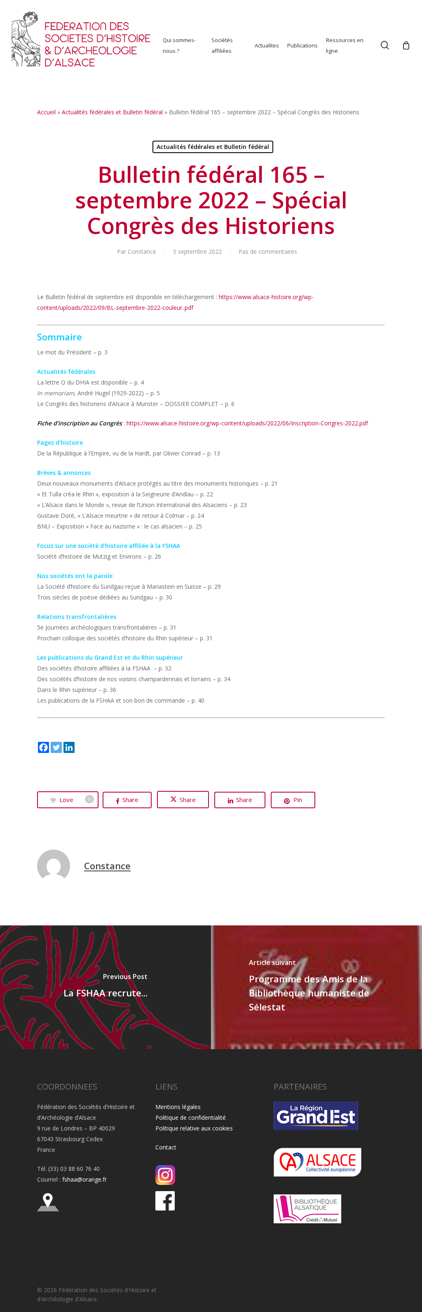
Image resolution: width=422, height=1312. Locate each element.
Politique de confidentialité (190, 1117)
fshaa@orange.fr (84, 1179)
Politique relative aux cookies (194, 1128)
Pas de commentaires (268, 251)
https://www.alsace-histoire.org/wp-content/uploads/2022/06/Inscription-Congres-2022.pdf (247, 423)
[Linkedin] (69, 747)
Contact (165, 1147)
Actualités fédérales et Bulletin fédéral (112, 112)
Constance (142, 251)
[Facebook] (43, 747)
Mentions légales (178, 1107)
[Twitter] (56, 747)
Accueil (46, 112)
